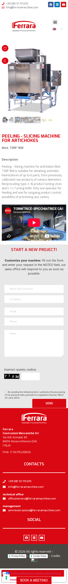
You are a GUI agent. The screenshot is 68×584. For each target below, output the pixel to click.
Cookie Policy (39, 556)
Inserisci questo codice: (20, 369)
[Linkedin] (57, 4)
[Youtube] (63, 4)
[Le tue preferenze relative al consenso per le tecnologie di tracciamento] (6, 577)
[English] (56, 29)
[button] (55, 22)
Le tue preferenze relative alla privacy (35, 573)
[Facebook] (50, 4)
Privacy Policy (18, 556)
